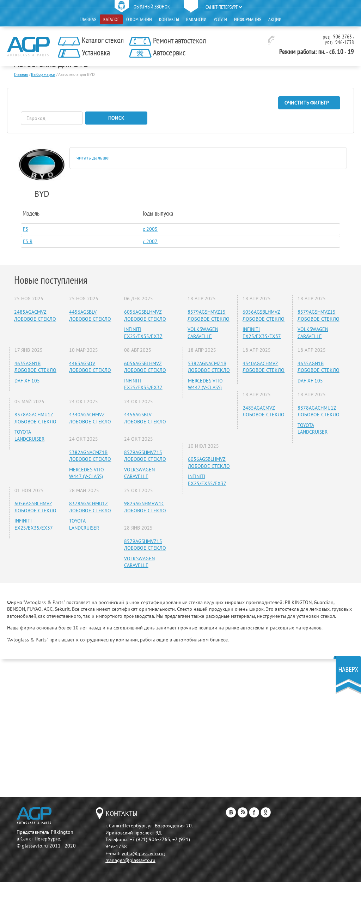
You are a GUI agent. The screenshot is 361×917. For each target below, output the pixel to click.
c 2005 (150, 229)
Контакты (169, 19)
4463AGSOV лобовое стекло (90, 367)
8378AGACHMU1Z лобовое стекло (35, 418)
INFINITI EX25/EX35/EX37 (143, 332)
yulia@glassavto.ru (143, 853)
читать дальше (93, 158)
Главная (88, 19)
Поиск (116, 118)
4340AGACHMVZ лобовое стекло (90, 418)
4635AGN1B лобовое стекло (35, 367)
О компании (139, 19)
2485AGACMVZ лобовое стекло (35, 315)
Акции (275, 19)
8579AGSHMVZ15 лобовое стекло (145, 456)
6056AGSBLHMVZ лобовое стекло (145, 315)
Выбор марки (43, 74)
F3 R (27, 241)
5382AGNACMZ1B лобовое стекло (90, 456)
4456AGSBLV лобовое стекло (90, 315)
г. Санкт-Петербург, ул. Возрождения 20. (149, 825)
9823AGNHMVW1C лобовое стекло (145, 507)
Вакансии (196, 19)
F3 (25, 229)
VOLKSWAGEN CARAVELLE (139, 473)
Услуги (220, 19)
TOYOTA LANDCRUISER (29, 435)
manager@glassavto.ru (130, 860)
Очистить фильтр (306, 102)
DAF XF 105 (27, 381)
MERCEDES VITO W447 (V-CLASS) (86, 473)
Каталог (111, 19)
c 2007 (150, 241)
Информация (247, 19)
